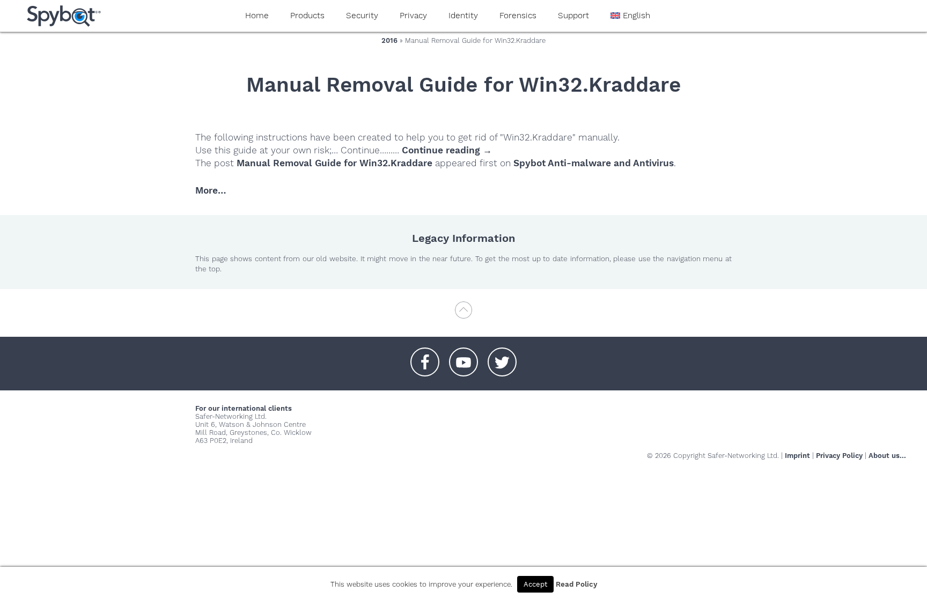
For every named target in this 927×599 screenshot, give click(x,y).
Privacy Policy (839, 456)
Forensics (517, 15)
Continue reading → (447, 150)
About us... (887, 456)
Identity (463, 15)
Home (257, 15)
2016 (389, 40)
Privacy (413, 15)
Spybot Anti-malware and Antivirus (593, 163)
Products (307, 15)
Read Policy (576, 584)
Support (573, 15)
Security (362, 15)
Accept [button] (535, 584)
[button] (424, 356)
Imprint (797, 456)
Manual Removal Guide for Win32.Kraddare (334, 163)
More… (210, 190)
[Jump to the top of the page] (463, 315)
